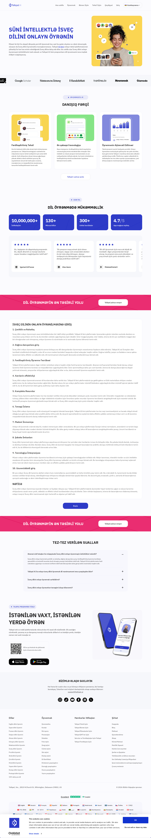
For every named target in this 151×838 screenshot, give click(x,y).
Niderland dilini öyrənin (17, 745)
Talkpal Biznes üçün (81, 728)
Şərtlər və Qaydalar (118, 752)
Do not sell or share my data (136, 827)
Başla (75, 506)
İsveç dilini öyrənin (15, 749)
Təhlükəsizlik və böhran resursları (123, 756)
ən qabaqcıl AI (76, 97)
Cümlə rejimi (46, 749)
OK (135, 820)
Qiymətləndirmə (117, 735)
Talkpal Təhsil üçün (81, 724)
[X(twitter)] (91, 700)
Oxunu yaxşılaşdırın (48, 770)
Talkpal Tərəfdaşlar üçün (83, 742)
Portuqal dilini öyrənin (16, 773)
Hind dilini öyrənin (15, 763)
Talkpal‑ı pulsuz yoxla (75, 177)
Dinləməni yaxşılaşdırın (50, 763)
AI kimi (61, 47)
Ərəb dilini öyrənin (15, 756)
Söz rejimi (45, 752)
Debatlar (45, 738)
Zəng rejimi (45, 745)
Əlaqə (114, 738)
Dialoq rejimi (46, 756)
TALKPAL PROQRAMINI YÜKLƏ (23, 607)
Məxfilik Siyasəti (117, 745)
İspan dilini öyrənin (15, 728)
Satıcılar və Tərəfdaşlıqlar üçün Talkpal (88, 738)
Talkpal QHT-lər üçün (82, 735)
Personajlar (46, 735)
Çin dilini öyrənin (14, 759)
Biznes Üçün (84, 5)
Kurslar (44, 728)
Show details (34, 834)
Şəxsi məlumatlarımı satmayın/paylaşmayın (127, 763)
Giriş (118, 5)
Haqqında (115, 724)
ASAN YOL (76, 200)
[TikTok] (66, 700)
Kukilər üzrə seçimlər (119, 749)
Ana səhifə (59, 5)
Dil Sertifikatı (46, 759)
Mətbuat (115, 731)
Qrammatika (46, 724)
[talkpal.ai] (15, 5)
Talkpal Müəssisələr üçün (83, 731)
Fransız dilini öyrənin (16, 731)
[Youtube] (72, 700)
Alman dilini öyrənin (16, 738)
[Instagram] (60, 700)
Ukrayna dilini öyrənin (16, 742)
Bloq (113, 728)
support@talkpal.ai (75, 692)
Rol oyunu (45, 731)
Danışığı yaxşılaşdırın (49, 766)
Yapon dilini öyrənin (15, 766)
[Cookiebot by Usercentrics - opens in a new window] (14, 833)
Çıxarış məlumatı (117, 766)
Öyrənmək (71, 5)
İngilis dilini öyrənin (15, 724)
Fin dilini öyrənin (14, 752)
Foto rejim (45, 742)
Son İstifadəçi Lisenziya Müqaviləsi (124, 759)
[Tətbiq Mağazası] (18, 662)
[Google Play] (39, 662)
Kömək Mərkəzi (117, 742)
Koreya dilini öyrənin (16, 770)
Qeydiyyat (109, 5)
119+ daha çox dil (15, 777)
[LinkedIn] (85, 700)
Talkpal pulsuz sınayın (113, 302)
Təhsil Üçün (96, 5)
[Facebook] (78, 700)
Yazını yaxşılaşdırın (48, 773)
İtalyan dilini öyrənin (16, 735)
